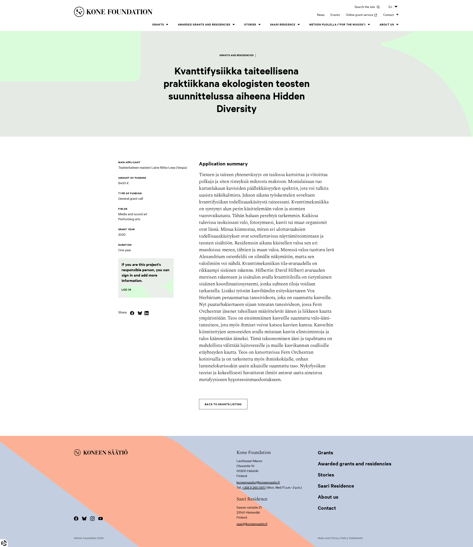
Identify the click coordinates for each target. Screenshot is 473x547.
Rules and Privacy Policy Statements (340, 538)
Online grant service (361, 14)
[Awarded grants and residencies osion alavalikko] (233, 24)
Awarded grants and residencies (204, 24)
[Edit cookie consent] (4, 543)
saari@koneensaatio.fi (251, 524)
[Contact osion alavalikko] (397, 14)
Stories (250, 24)
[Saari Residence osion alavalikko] (298, 24)
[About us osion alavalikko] (397, 24)
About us (387, 24)
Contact (388, 14)
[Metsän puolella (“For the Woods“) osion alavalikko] (369, 24)
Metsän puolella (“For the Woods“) (337, 24)
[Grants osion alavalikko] (167, 24)
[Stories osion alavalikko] (259, 24)
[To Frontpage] (155, 453)
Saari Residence (282, 24)
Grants (158, 24)
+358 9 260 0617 (254, 487)
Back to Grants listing (223, 404)
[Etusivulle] (147, 12)
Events (335, 14)
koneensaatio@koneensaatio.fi (258, 482)
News (321, 14)
